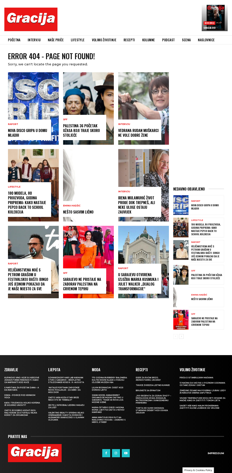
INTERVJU (124, 124)
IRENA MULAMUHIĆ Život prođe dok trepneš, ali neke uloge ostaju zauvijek (136, 205)
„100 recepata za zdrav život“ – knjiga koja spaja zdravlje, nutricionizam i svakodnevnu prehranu (153, 399)
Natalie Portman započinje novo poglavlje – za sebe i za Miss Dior (64, 390)
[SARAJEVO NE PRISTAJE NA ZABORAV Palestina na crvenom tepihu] (88, 262)
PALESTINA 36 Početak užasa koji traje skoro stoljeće (81, 130)
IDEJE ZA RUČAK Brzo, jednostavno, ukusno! (148, 378)
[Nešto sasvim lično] (88, 185)
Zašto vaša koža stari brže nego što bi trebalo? (63, 398)
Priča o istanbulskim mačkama (196, 377)
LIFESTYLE (14, 187)
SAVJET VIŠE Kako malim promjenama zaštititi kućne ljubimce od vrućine (199, 407)
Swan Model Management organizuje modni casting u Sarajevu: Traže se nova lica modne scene (107, 398)
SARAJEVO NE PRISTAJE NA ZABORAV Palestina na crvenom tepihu (82, 284)
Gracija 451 (210, 28)
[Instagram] (116, 453)
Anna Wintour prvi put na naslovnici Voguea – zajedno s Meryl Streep (109, 419)
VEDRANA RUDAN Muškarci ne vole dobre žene (138, 133)
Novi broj (209, 22)
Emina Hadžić (71, 206)
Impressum (216, 453)
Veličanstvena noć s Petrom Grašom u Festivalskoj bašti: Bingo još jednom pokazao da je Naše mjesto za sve (28, 279)
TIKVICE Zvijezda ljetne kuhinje (153, 385)
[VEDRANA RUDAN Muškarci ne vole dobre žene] (143, 108)
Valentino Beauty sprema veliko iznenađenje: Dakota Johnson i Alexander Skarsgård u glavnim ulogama (66, 416)
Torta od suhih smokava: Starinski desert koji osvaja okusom (152, 410)
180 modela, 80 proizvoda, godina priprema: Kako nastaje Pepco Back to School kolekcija (27, 202)
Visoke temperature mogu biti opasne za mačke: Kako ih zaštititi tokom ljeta (202, 399)
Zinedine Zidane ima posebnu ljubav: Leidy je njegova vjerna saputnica (203, 391)
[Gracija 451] (215, 17)
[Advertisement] (130, 22)
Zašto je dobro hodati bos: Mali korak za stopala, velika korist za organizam (20, 412)
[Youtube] (126, 453)
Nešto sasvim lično (78, 212)
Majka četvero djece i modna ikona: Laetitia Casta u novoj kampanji (108, 409)
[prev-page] (175, 336)
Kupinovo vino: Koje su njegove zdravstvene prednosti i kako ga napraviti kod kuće (21, 380)
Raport (13, 124)
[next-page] (181, 336)
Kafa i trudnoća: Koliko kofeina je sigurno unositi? (22, 404)
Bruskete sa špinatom (148, 390)
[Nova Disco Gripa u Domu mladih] (33, 108)
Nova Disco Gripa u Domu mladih (27, 133)
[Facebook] (106, 453)
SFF (65, 119)
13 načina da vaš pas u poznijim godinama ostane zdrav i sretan (202, 384)
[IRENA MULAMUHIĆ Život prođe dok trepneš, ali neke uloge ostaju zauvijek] (143, 185)
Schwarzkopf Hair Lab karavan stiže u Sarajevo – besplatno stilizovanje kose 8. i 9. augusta (66, 380)
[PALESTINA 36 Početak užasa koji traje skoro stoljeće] (88, 108)
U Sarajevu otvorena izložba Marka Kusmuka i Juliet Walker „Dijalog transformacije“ (138, 281)
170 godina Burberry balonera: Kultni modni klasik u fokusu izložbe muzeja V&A (109, 380)
